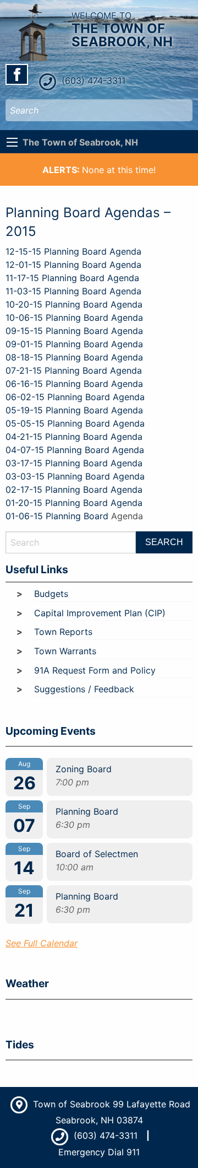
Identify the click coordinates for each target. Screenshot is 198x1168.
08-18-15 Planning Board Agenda (74, 357)
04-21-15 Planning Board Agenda (74, 436)
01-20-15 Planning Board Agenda (75, 502)
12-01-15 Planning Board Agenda (73, 264)
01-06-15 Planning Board (57, 515)
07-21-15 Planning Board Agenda (74, 370)
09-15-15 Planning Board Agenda (74, 330)
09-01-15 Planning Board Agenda (74, 343)
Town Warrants (65, 650)
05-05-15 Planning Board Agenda (75, 423)
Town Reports (63, 631)
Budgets (51, 593)
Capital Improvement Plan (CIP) (100, 612)
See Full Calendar (42, 943)
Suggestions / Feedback (84, 689)
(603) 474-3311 (92, 80)
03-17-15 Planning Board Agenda (74, 463)
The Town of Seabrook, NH (80, 142)
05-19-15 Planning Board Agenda (74, 410)
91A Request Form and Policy (95, 670)
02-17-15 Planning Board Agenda (74, 489)
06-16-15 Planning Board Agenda (74, 383)
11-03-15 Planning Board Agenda (73, 291)
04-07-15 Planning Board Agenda (75, 449)
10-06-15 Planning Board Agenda (74, 317)
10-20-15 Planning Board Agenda (74, 304)
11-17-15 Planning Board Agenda (72, 277)
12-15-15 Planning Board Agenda (73, 251)
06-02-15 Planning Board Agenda (75, 396)
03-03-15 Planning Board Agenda (75, 476)
